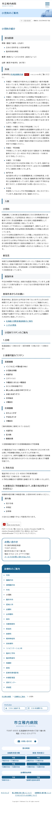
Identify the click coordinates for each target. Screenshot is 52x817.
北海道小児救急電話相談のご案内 (19, 321)
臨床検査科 (10, 658)
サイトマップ (5, 792)
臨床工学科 (10, 653)
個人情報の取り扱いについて (22, 792)
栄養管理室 (10, 678)
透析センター (11, 682)
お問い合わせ (26, 741)
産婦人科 (9, 604)
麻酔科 (8, 634)
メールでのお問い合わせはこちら (17, 557)
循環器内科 (10, 585)
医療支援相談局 (12, 673)
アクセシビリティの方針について (26, 795)
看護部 (8, 663)
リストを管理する (37, 708)
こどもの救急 (11, 325)
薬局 (8, 668)
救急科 (8, 629)
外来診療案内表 (17, 74)
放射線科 (9, 643)
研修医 (8, 687)
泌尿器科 (9, 614)
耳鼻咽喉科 (10, 624)
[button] (47, 3)
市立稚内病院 (6, 696)
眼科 (8, 619)
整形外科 (9, 599)
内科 (8, 575)
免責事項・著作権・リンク (43, 792)
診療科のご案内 (20, 696)
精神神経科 (10, 638)
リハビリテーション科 (14, 648)
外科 (8, 590)
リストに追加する (14, 708)
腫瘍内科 (9, 580)
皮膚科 (8, 609)
